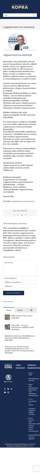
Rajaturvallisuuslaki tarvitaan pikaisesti (32, 436)
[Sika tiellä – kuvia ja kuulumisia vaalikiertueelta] (7, 325)
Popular (8, 310)
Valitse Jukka (31, 374)
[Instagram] (8, 392)
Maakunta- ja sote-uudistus (14, 187)
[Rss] (8, 389)
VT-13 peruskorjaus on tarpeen (32, 402)
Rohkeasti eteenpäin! (12, 177)
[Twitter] (11, 389)
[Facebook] (5, 389)
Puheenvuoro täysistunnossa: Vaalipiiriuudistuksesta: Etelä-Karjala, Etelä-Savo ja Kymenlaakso (19, 349)
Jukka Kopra (22, 223)
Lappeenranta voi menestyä (15, 180)
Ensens (30, 446)
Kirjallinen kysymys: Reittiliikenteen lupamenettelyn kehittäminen (20, 337)
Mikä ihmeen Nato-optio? (22, 316)
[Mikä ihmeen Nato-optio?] (7, 316)
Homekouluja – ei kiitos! (13, 185)
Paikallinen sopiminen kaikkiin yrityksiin (32, 411)
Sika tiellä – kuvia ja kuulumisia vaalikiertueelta (22, 326)
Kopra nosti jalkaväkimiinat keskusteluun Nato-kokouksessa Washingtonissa (32, 390)
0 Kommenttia (28, 201)
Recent (19, 310)
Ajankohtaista (17, 201)
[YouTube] (5, 392)
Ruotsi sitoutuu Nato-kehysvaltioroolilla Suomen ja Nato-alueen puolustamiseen (32, 424)
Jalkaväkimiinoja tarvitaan (32, 379)
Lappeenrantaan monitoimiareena (18, 182)
